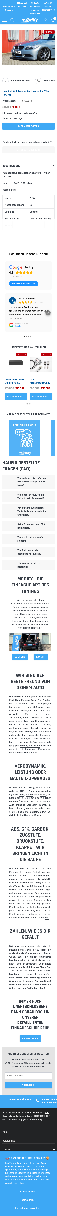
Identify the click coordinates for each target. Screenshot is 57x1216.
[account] (46, 20)
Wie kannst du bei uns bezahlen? (28, 565)
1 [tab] (27, 404)
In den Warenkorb (17, 396)
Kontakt (40, 657)
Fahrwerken (15, 707)
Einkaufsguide (30, 1038)
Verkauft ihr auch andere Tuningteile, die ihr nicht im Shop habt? (31, 511)
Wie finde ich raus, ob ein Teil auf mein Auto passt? (30, 496)
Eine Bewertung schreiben (23, 283)
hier (47, 917)
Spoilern (47, 700)
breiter (29, 794)
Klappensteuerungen (20, 710)
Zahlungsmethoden (30, 745)
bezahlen (14, 949)
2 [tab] (30, 404)
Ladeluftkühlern (34, 707)
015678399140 (48, 10)
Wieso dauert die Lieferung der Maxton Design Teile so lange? (31, 482)
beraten (29, 815)
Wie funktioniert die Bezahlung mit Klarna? (29, 552)
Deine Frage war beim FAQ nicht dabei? (31, 526)
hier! (47, 1112)
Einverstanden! (27, 1191)
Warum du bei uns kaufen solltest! (30, 539)
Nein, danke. (28, 1200)
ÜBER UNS (20, 657)
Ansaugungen (44, 703)
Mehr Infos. (18, 1183)
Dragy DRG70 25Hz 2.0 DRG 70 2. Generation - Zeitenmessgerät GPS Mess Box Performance (14, 381)
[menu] (4, 20)
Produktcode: (9, 101)
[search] (12, 20)
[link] (16, 364)
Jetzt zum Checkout (28, 150)
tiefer (21, 794)
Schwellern (21, 703)
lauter (43, 794)
